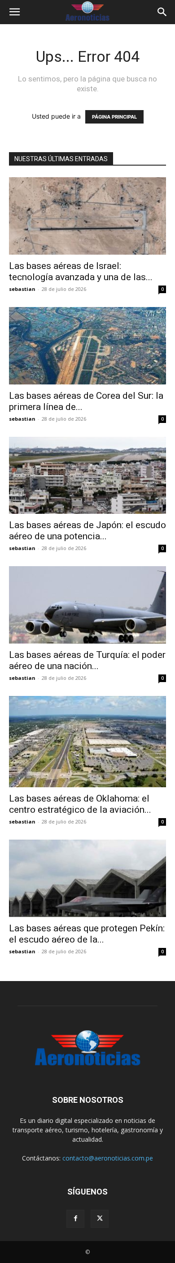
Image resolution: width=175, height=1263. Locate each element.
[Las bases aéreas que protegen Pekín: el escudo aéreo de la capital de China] (87, 878)
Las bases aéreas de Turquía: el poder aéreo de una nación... (87, 660)
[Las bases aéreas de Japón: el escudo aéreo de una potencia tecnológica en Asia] (87, 475)
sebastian (22, 289)
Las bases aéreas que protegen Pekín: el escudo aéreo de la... (87, 934)
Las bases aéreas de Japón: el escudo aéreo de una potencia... (87, 531)
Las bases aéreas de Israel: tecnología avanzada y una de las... (81, 271)
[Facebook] (75, 1219)
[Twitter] (100, 1219)
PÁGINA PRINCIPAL (114, 117)
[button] (14, 12)
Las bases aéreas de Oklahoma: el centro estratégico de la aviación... (80, 804)
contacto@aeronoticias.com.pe (107, 1158)
